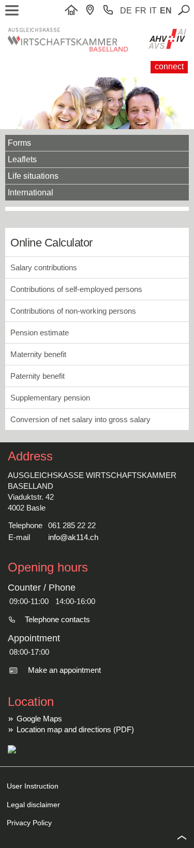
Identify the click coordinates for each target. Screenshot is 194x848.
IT (153, 10)
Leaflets (22, 159)
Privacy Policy (29, 823)
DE (126, 10)
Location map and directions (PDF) (75, 729)
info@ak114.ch (73, 537)
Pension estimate (39, 332)
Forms (19, 142)
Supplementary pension (50, 397)
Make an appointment (64, 670)
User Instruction (32, 786)
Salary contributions (43, 267)
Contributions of (76, 289)
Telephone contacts (57, 619)
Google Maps (39, 718)
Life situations (33, 176)
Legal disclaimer (33, 804)
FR (140, 10)
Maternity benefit (38, 354)
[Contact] (92, 11)
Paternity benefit (37, 376)
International (30, 192)
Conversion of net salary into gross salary (80, 419)
